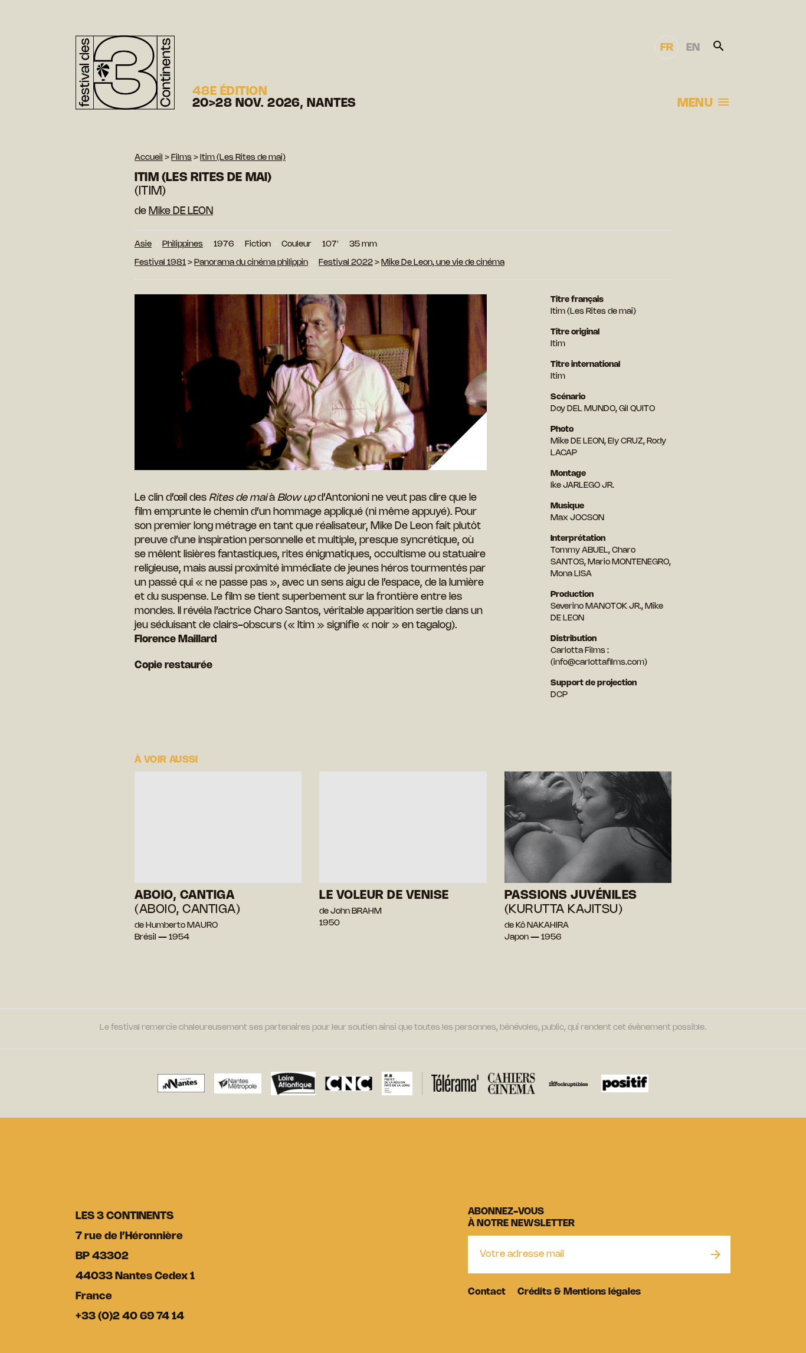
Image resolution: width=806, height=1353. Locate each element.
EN (693, 47)
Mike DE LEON (181, 211)
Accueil (149, 158)
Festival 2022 (346, 263)
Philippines (182, 244)
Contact (487, 1292)
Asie (143, 244)
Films (181, 158)
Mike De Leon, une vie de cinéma (442, 263)
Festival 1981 (160, 263)
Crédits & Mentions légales (579, 1292)
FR (666, 47)
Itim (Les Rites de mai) (243, 158)
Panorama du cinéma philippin (251, 263)
